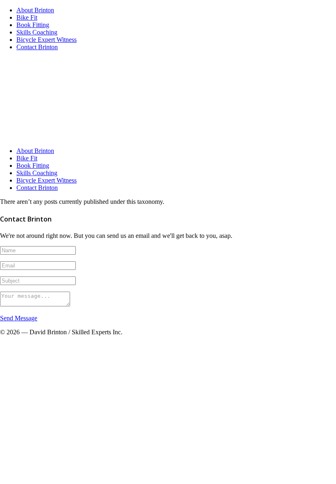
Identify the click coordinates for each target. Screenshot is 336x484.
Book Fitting (32, 24)
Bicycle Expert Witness (46, 39)
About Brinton (35, 10)
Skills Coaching (36, 32)
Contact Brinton (37, 46)
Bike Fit (26, 17)
